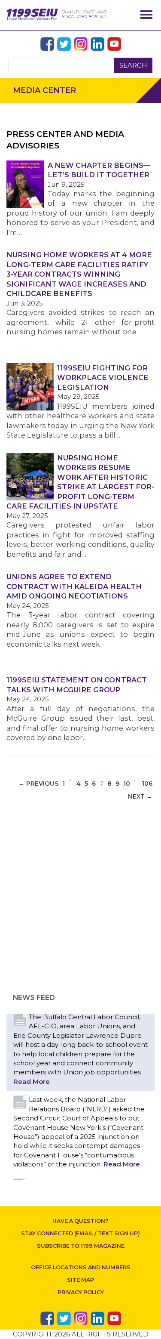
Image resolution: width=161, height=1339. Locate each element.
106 (147, 783)
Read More (31, 1081)
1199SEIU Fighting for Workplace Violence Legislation (103, 378)
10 (126, 783)
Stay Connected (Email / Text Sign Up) (80, 1233)
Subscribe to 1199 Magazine (81, 1246)
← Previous (38, 783)
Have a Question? (80, 1221)
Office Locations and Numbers (81, 1267)
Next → (140, 796)
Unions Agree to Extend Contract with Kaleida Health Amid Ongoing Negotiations (74, 586)
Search (133, 65)
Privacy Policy (81, 1292)
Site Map (80, 1280)
